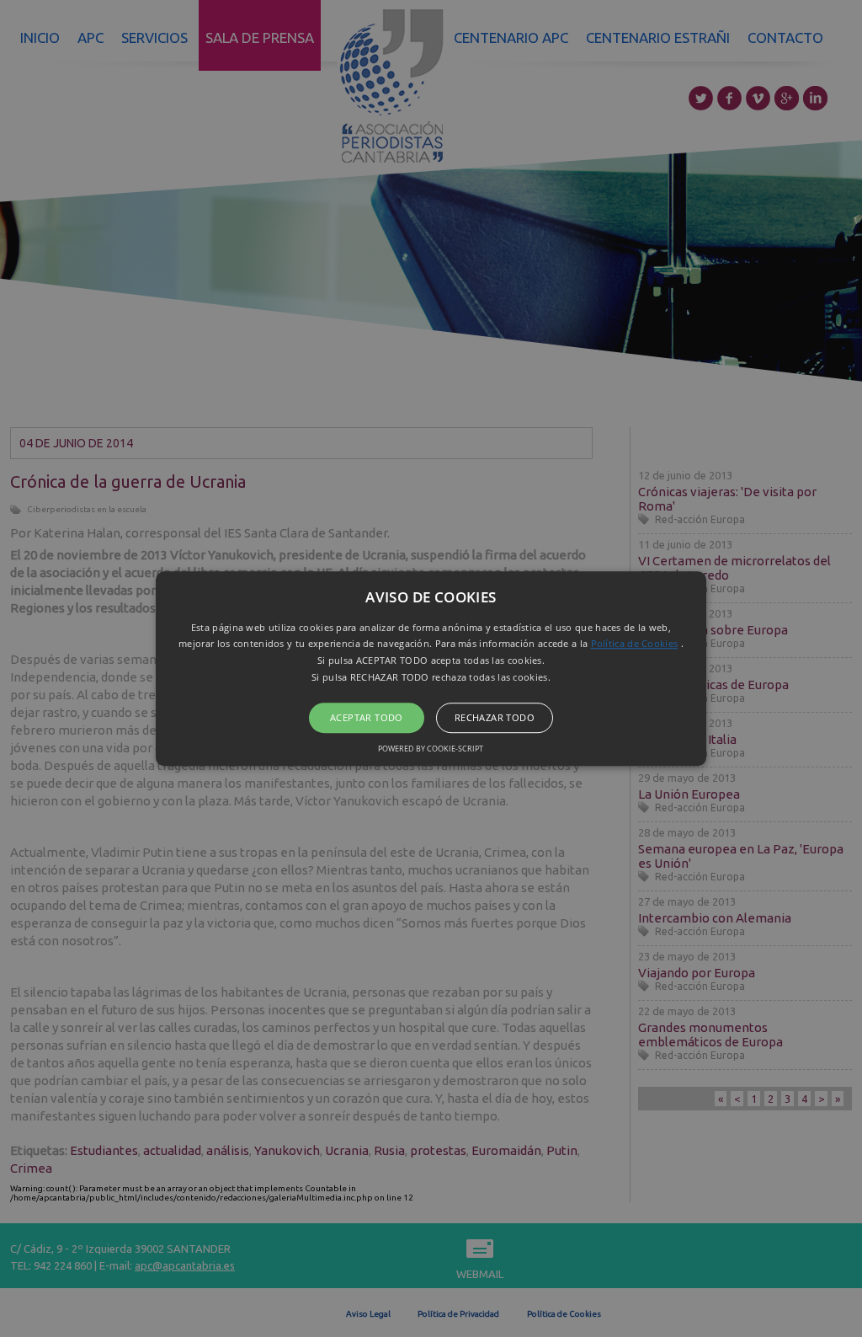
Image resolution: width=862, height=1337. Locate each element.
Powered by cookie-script (430, 748)
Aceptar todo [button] (366, 717)
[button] (431, 669)
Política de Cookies (634, 644)
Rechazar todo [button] (495, 717)
